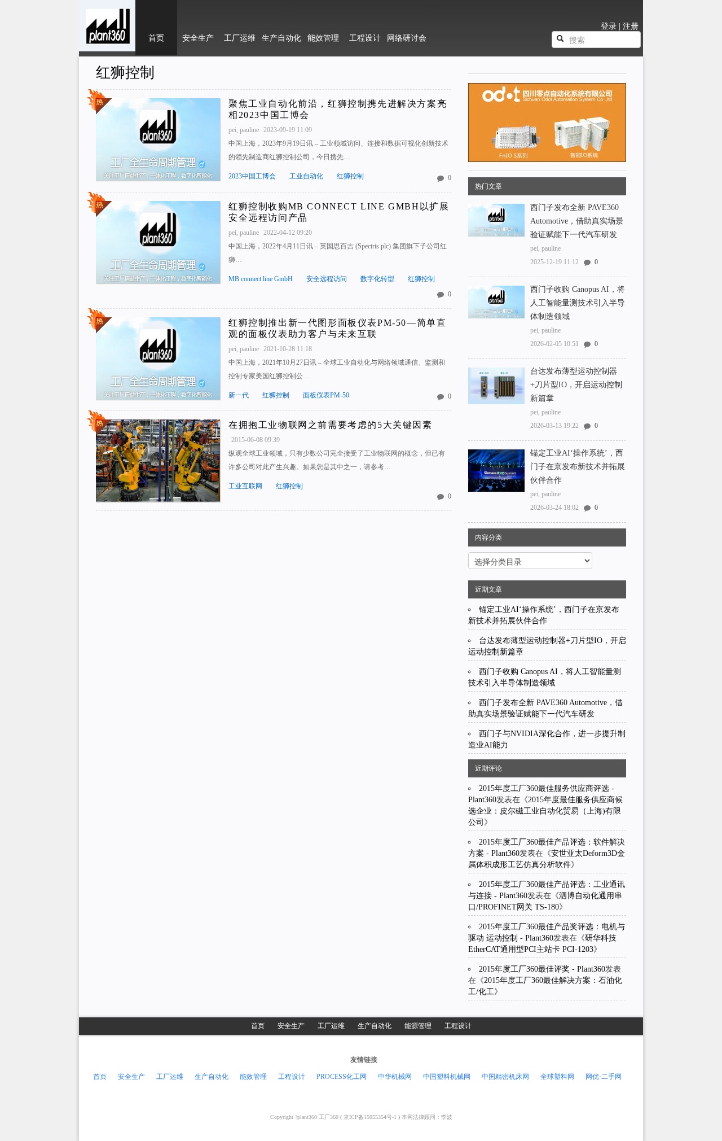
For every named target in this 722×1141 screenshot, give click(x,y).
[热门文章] (158, 139)
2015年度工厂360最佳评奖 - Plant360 (542, 969)
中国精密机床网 (505, 1077)
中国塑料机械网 (446, 1077)
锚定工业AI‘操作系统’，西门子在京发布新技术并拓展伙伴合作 (577, 466)
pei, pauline (244, 130)
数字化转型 (377, 279)
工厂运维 (331, 1026)
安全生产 (291, 1026)
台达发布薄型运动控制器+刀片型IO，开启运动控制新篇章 (576, 385)
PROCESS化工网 (341, 1077)
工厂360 (329, 1117)
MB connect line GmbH (260, 279)
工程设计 (458, 1026)
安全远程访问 (326, 279)
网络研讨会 (406, 38)
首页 (258, 1026)
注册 (631, 26)
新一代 (238, 395)
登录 (609, 26)
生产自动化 (374, 1026)
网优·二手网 (603, 1077)
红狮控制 (125, 72)
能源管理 (418, 1026)
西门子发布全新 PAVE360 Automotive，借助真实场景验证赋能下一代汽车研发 (576, 221)
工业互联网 (245, 486)
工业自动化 (306, 176)
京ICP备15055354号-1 (370, 1117)
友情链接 (363, 1060)
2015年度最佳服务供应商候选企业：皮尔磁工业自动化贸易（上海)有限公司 (545, 811)
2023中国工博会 (252, 176)
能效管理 (253, 1077)
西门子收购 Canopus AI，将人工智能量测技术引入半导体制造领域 (577, 303)
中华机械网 (395, 1077)
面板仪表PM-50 (326, 395)
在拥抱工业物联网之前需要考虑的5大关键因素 (330, 425)
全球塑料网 (557, 1077)
